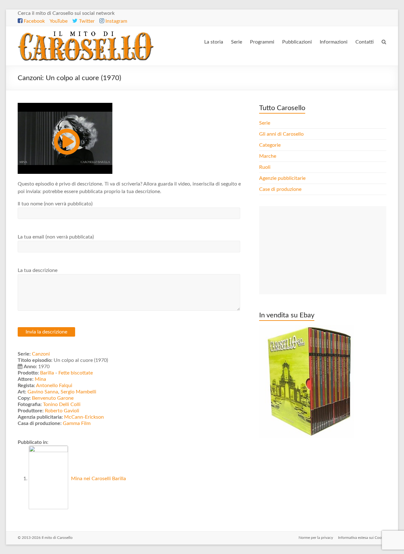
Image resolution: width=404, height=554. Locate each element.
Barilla (47, 372)
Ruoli (264, 167)
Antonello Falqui (54, 385)
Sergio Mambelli (78, 391)
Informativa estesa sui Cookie (362, 537)
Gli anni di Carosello (281, 134)
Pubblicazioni (297, 41)
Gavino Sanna (42, 391)
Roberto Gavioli (62, 410)
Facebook (33, 21)
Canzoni (41, 354)
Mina (40, 379)
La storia (213, 41)
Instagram (115, 21)
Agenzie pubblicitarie (283, 178)
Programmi (262, 41)
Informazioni (334, 41)
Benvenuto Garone (53, 398)
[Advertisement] (322, 250)
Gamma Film (77, 423)
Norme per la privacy (316, 537)
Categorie (270, 145)
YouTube (59, 21)
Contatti (364, 41)
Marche (267, 156)
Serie (236, 41)
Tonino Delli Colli (61, 404)
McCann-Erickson (84, 417)
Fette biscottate (75, 372)
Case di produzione (281, 189)
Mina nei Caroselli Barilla (98, 478)
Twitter (86, 21)
